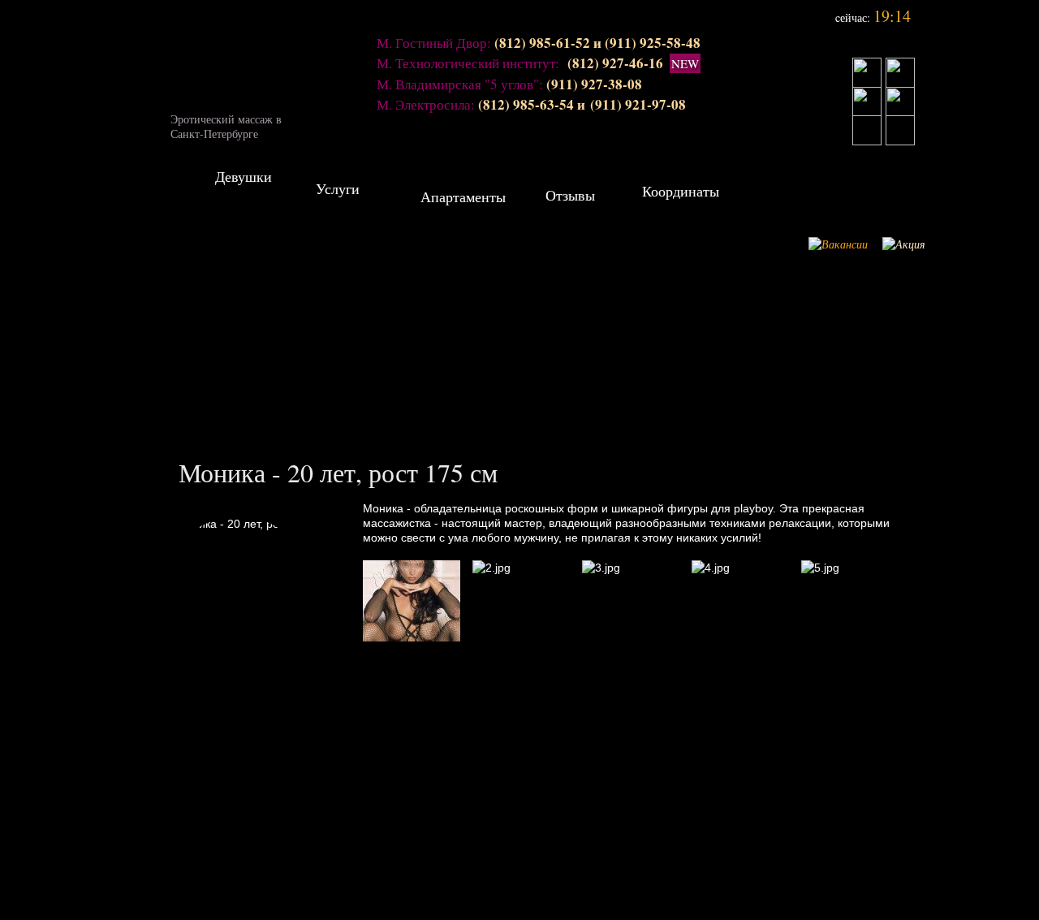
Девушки (243, 183)
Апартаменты (463, 203)
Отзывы (582, 201)
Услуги (344, 195)
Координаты (680, 197)
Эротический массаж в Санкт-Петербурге (226, 122)
